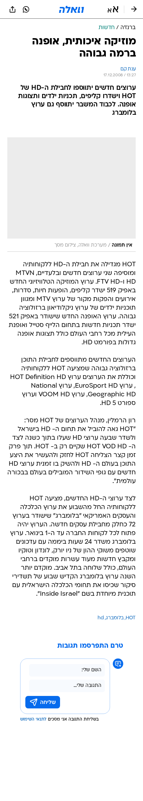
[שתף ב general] (12, 9)
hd (101, 618)
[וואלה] (71, 9)
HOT (131, 618)
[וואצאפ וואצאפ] (26, 9)
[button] (113, 9)
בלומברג (115, 618)
